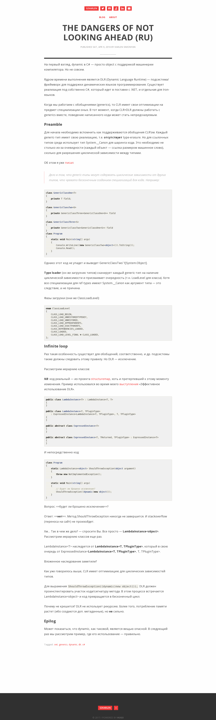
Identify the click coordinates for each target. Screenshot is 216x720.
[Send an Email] (129, 8)
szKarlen (91, 8)
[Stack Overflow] (116, 8)
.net (56, 644)
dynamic (73, 644)
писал (69, 162)
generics (63, 644)
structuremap (100, 379)
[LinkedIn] (122, 8)
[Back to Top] (116, 708)
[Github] (109, 8)
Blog (102, 17)
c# (83, 644)
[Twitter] (102, 8)
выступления (128, 384)
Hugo (120, 717)
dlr (80, 644)
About (113, 17)
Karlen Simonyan (125, 46)
